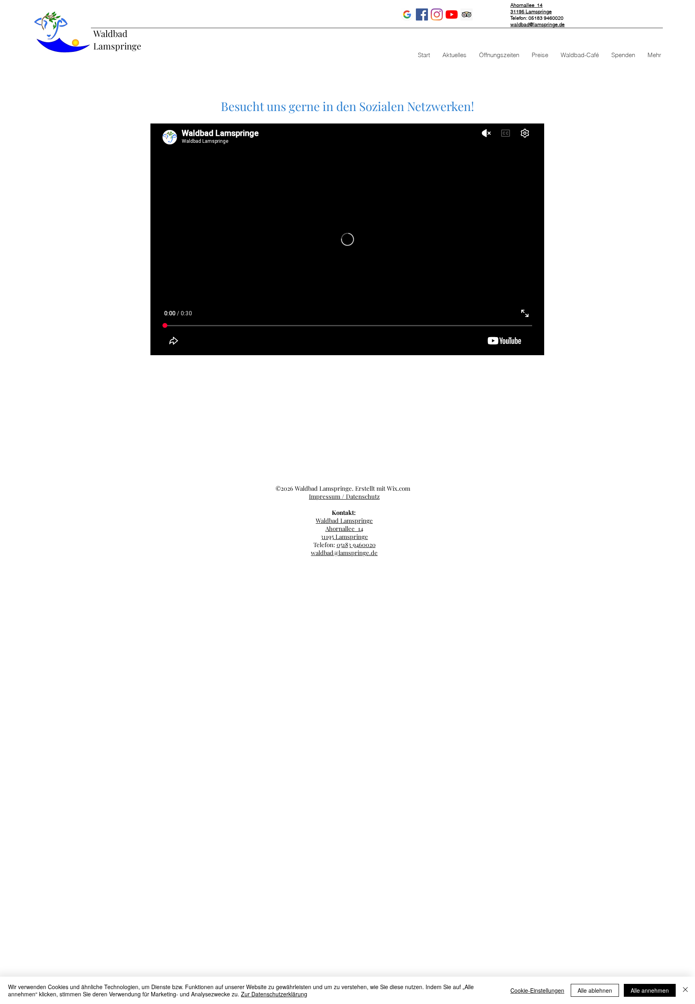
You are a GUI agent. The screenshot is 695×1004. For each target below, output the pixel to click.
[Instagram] (437, 14)
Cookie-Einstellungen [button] (537, 990)
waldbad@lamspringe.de (537, 24)
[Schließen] (685, 990)
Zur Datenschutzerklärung (274, 994)
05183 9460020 (356, 545)
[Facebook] (422, 14)
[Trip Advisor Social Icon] (467, 14)
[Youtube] (452, 14)
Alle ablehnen (595, 990)
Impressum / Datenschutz (344, 496)
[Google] (407, 14)
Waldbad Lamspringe (117, 39)
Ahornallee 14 (344, 529)
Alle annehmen (650, 990)
